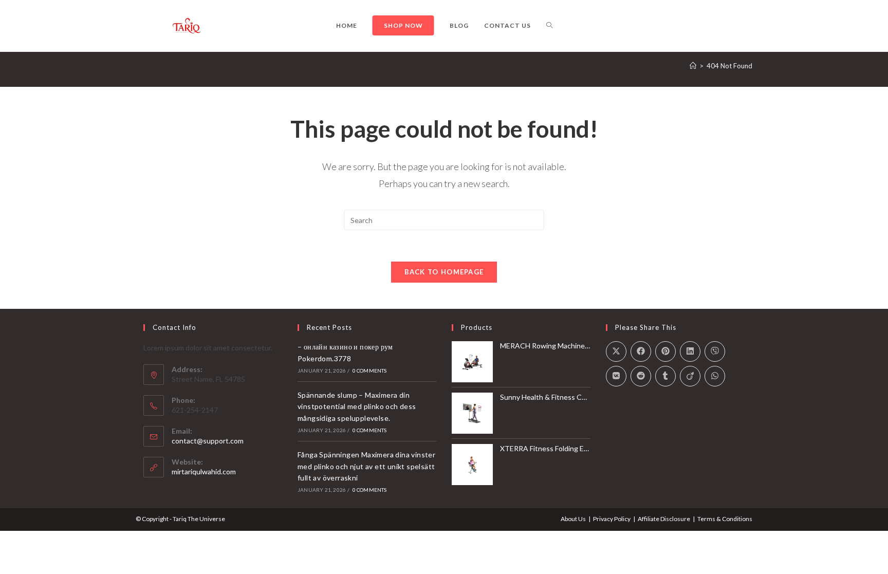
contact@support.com (208, 440)
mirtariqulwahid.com (204, 471)
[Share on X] (616, 351)
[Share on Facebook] (641, 351)
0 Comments (370, 370)
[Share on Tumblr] (665, 376)
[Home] (693, 66)
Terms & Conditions (724, 519)
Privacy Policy (612, 519)
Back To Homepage (444, 272)
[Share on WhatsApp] (715, 376)
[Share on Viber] (715, 351)
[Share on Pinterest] (665, 351)
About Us (573, 519)
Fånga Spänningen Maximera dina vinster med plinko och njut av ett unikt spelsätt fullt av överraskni (366, 466)
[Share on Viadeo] (690, 376)
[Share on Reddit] (641, 376)
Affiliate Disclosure (664, 519)
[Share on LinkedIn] (690, 351)
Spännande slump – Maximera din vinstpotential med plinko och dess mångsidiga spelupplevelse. (357, 406)
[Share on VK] (616, 376)
